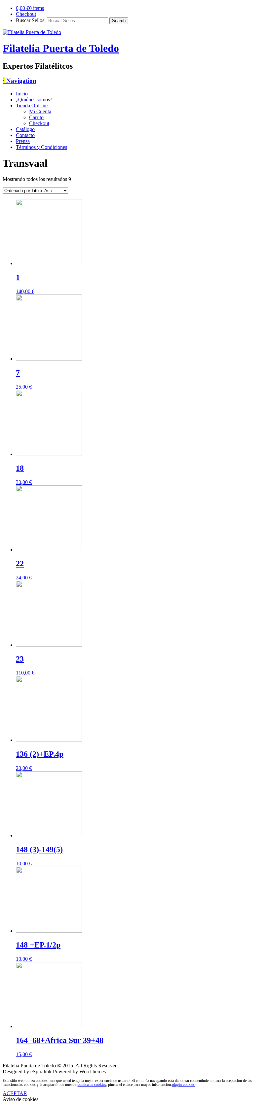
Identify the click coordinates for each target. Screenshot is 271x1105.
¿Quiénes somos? (34, 99)
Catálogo (25, 129)
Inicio (22, 93)
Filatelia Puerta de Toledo (61, 48)
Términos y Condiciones (41, 147)
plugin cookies (183, 1084)
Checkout (26, 14)
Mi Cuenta (40, 111)
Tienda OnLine (32, 105)
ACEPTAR (15, 1093)
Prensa (23, 141)
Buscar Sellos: (31, 20)
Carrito (36, 117)
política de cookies (91, 1084)
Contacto (25, 135)
